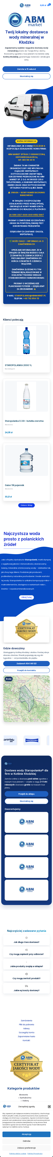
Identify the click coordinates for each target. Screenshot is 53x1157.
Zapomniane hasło (26, 1036)
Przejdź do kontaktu (26, 670)
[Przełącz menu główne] (4, 5)
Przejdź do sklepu (26, 794)
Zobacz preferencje (26, 1148)
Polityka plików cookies (17, 1154)
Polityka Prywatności (35, 1154)
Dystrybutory (25, 1097)
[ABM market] (6, 1106)
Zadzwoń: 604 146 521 (26, 663)
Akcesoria (23, 1094)
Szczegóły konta (26, 1032)
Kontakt (26, 1040)
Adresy (26, 1028)
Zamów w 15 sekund (26, 69)
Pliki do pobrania (26, 1024)
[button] (49, 1106)
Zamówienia (26, 1020)
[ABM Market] (26, 763)
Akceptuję (26, 1134)
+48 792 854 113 (31, 298)
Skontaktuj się (26, 76)
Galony (25, 1100)
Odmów (26, 1141)
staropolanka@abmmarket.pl (30, 295)
